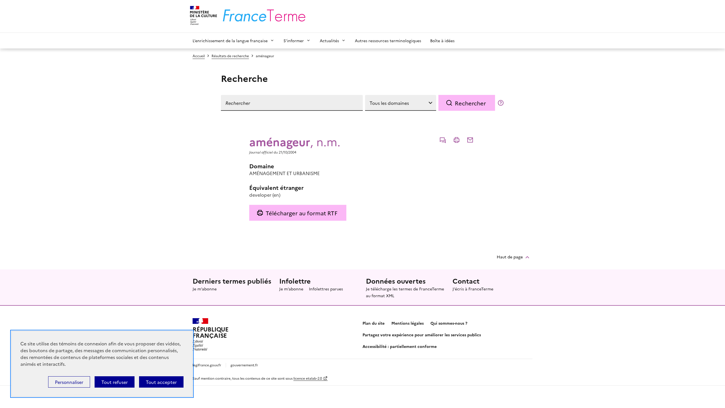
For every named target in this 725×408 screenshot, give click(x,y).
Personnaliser (69, 382)
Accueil (199, 55)
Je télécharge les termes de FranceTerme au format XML (405, 292)
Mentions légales (407, 323)
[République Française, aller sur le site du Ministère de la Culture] (202, 16)
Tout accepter (161, 382)
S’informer (293, 40)
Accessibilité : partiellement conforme (399, 346)
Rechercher (470, 103)
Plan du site (373, 323)
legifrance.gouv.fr (207, 364)
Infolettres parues (326, 289)
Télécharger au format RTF (301, 213)
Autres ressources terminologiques (388, 40)
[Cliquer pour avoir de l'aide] (500, 102)
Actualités (329, 40)
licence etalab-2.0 (307, 378)
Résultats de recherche (230, 55)
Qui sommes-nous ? (448, 323)
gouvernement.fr (244, 364)
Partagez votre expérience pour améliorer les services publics (421, 334)
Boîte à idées (442, 40)
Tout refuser (114, 382)
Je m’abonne (205, 289)
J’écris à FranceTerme (473, 289)
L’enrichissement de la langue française (230, 40)
